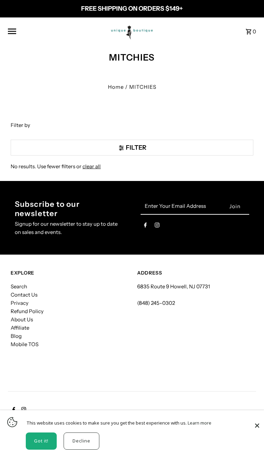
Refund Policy (27, 311)
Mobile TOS (24, 344)
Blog (16, 336)
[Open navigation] (54, 31)
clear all (91, 166)
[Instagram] (157, 226)
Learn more (199, 423)
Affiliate (20, 327)
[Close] (257, 422)
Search (19, 286)
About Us (22, 319)
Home (116, 87)
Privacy (20, 303)
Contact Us (24, 294)
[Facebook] (145, 226)
